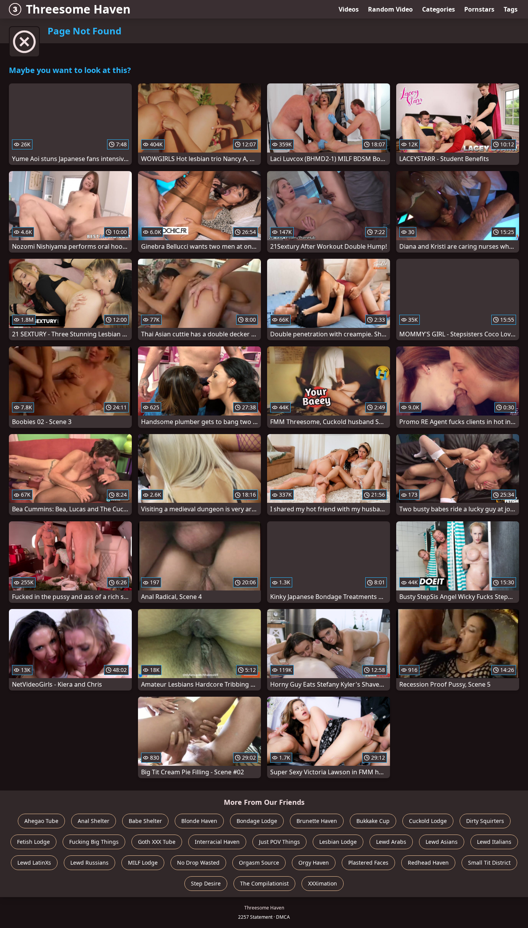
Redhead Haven (428, 862)
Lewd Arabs (391, 841)
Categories (438, 9)
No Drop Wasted (198, 862)
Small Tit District (489, 862)
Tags (511, 9)
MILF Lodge (143, 862)
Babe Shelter (145, 821)
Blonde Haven (199, 821)
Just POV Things (279, 841)
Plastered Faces (368, 862)
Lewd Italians (494, 841)
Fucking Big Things (94, 841)
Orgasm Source (259, 862)
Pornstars (479, 9)
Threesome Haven (78, 9)
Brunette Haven (316, 821)
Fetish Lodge (33, 841)
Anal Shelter (93, 821)
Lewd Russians (89, 862)
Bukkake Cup (373, 821)
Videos (349, 9)
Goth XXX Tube (156, 841)
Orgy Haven (313, 862)
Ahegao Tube (41, 821)
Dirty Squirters (485, 821)
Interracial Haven (217, 841)
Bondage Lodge (257, 821)
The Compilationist (264, 883)
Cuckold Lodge (428, 821)
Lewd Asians (442, 841)
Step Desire (206, 883)
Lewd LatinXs (34, 862)
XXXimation (322, 883)
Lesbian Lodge (338, 841)
